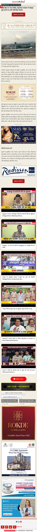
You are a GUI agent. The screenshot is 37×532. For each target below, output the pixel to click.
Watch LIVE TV (18, 181)
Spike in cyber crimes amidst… (13, 392)
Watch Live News (18, 14)
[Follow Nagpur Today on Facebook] (16, 521)
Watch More (19, 379)
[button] (18, 203)
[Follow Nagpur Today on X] (18, 521)
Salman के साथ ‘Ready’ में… (11, 397)
